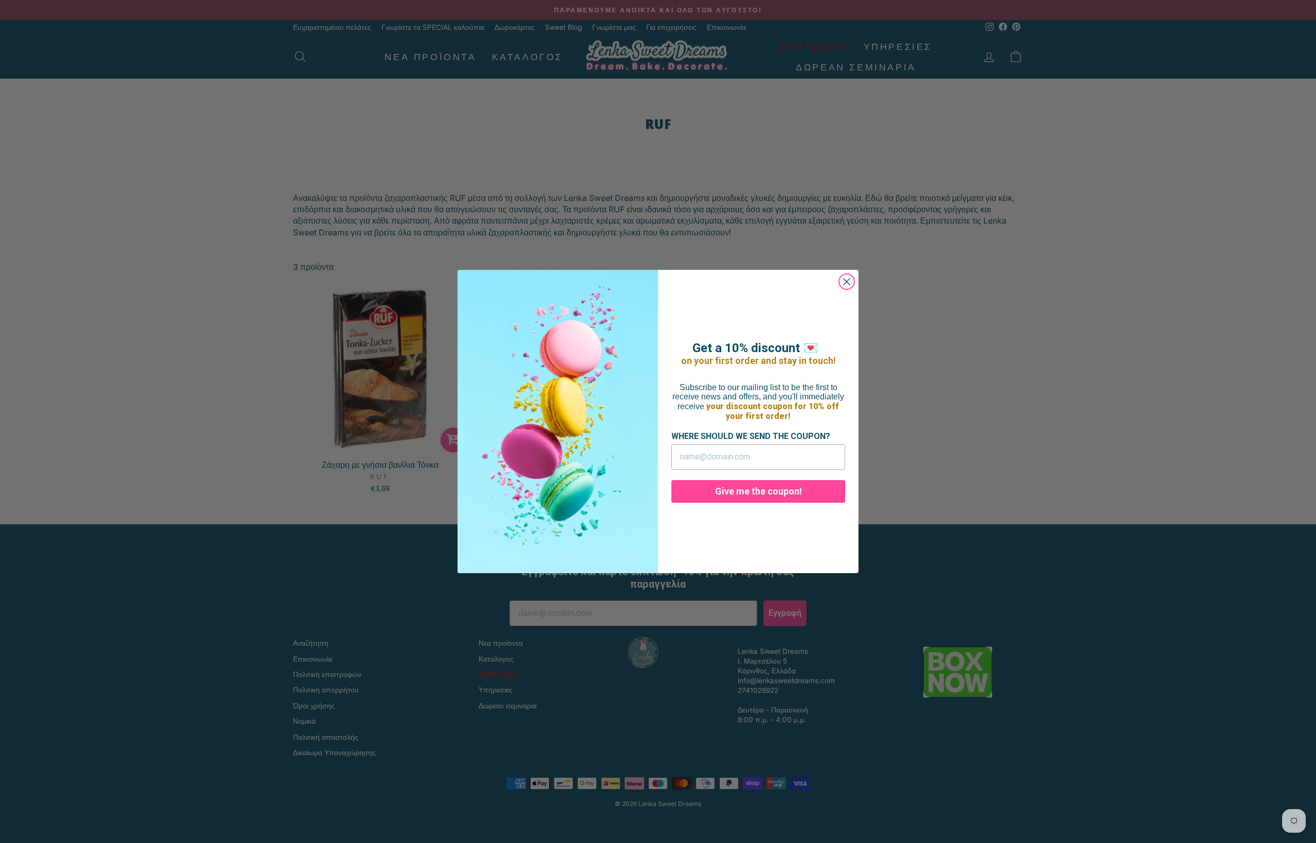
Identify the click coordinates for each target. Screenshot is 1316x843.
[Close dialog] (846, 281)
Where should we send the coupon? (750, 436)
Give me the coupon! (758, 491)
